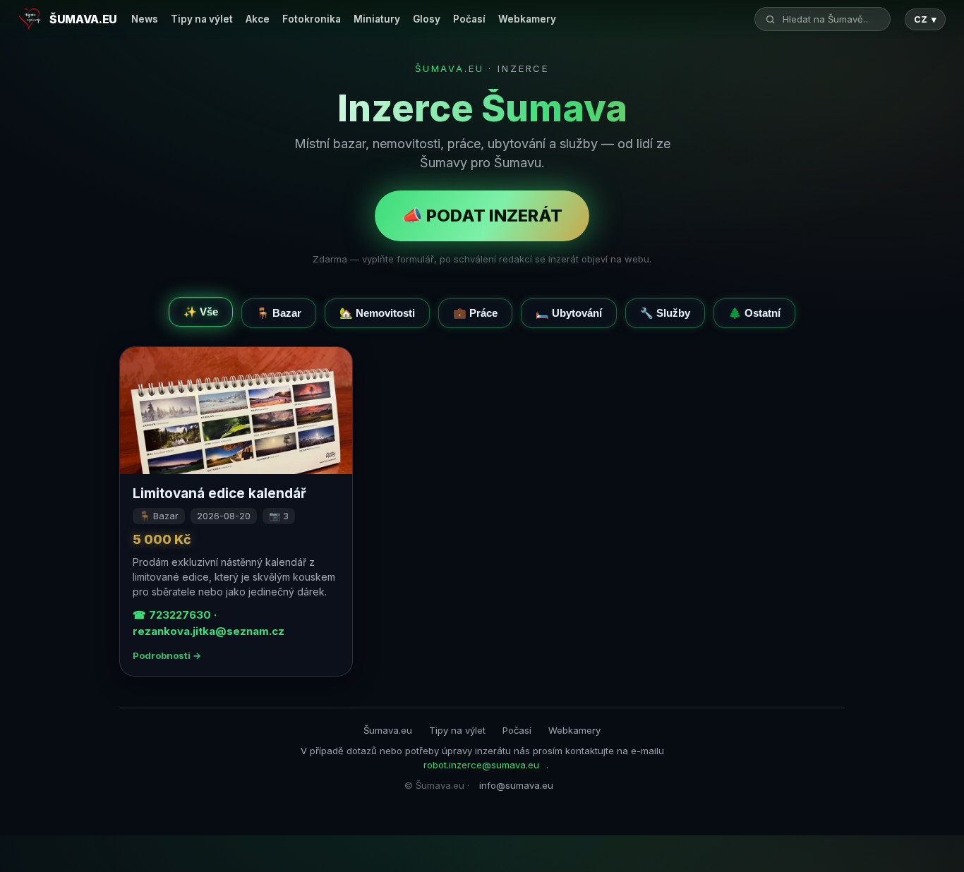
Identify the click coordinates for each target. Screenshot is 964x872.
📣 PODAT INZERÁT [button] (482, 215)
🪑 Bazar (278, 313)
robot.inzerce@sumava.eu (481, 764)
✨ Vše (200, 310)
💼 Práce (475, 313)
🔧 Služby (665, 313)
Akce (258, 19)
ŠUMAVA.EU (449, 68)
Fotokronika (311, 19)
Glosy (426, 19)
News (144, 19)
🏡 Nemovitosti (377, 313)
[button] (236, 511)
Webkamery (527, 19)
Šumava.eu (387, 730)
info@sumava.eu (516, 785)
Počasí (469, 19)
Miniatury (377, 19)
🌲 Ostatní (754, 313)
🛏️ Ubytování (569, 313)
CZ (925, 19)
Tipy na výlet (202, 19)
